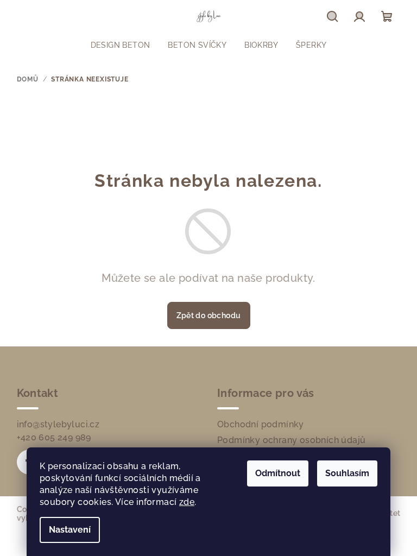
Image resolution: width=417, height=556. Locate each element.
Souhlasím (347, 473)
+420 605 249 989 (54, 437)
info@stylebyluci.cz (58, 424)
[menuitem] (120, 45)
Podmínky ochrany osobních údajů (291, 440)
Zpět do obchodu (208, 315)
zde (186, 502)
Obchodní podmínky (260, 424)
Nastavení (70, 530)
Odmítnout (277, 473)
